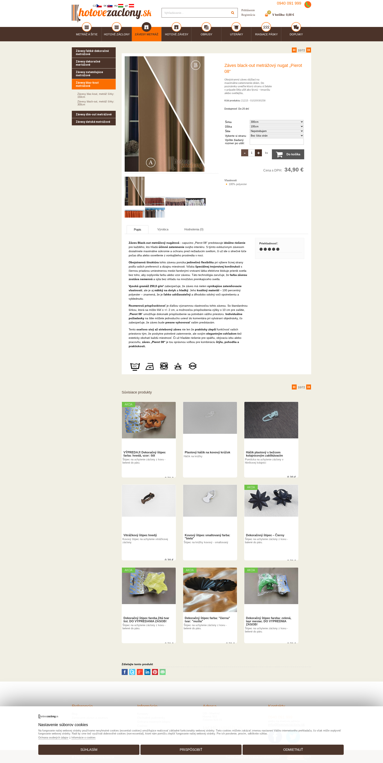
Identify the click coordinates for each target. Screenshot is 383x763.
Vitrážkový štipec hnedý (140, 535)
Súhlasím (88, 750)
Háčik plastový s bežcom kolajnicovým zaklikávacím (264, 454)
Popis (137, 229)
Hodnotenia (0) (193, 229)
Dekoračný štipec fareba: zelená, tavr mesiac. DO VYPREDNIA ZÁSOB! (268, 621)
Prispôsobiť (191, 750)
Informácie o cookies (83, 737)
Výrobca (162, 229)
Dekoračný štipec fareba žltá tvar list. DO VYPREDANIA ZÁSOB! (146, 619)
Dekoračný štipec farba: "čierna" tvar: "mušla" (207, 619)
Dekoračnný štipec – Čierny (265, 535)
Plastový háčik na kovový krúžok (207, 452)
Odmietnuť (293, 750)
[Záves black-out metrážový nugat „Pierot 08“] (164, 171)
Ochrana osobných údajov (53, 737)
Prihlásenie (248, 10)
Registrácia (248, 14)
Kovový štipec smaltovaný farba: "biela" (207, 537)
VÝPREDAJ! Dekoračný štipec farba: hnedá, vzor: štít (144, 454)
